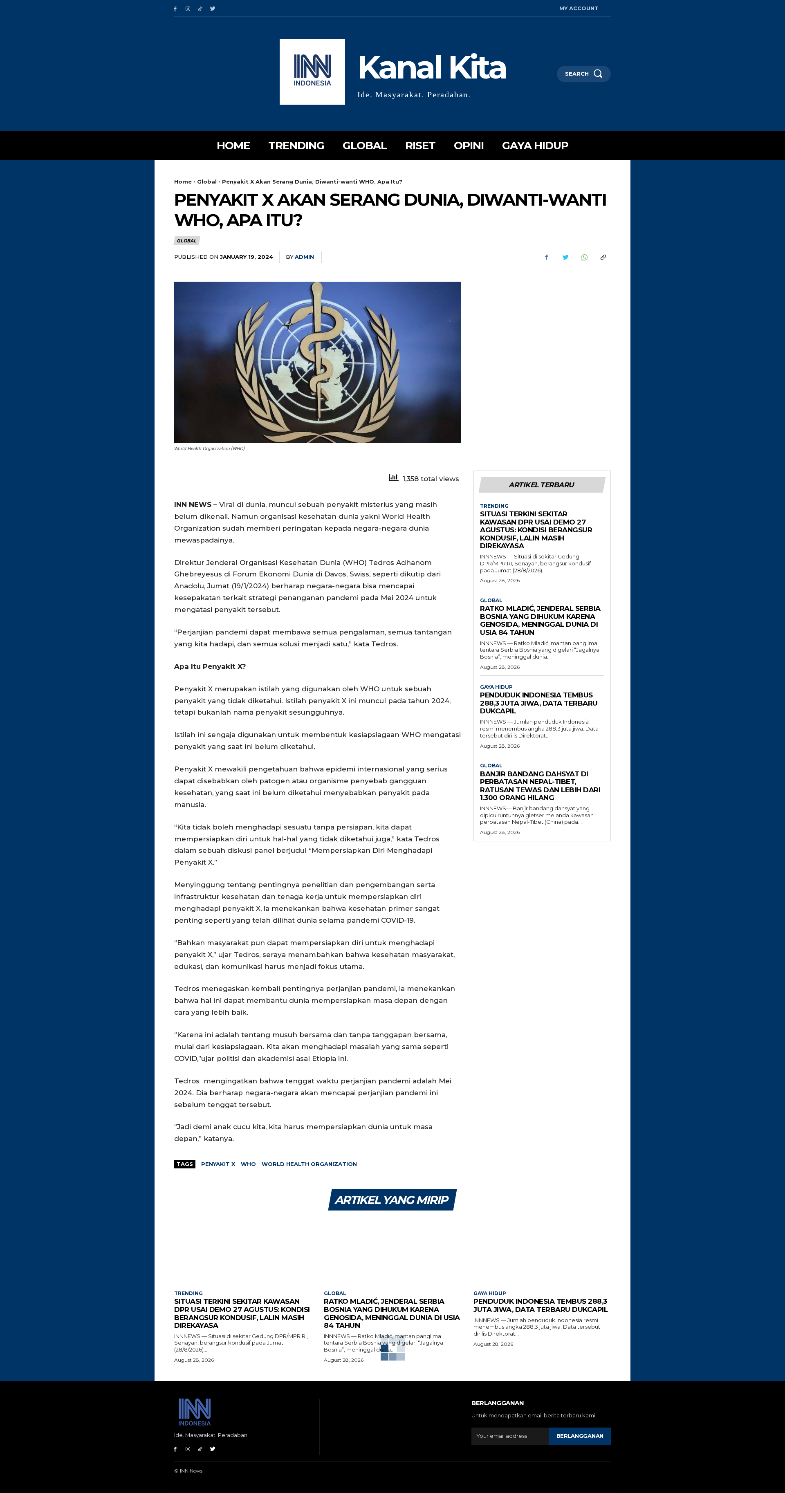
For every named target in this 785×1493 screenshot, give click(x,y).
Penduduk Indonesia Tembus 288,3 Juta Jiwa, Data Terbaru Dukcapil (539, 703)
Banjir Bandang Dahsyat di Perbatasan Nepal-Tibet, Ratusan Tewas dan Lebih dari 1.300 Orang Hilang (540, 786)
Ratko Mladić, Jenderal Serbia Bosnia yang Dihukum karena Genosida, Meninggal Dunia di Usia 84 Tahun (540, 620)
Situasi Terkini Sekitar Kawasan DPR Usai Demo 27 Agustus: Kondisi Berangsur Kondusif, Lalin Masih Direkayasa (536, 530)
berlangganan (579, 1435)
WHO (248, 1164)
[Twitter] (213, 8)
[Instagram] (188, 8)
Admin (304, 256)
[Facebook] (175, 8)
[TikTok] (200, 8)
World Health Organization (309, 1164)
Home (183, 181)
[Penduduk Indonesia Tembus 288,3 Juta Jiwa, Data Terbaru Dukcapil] (542, 1251)
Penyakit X (218, 1164)
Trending (494, 506)
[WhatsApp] (584, 257)
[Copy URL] (602, 257)
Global (207, 181)
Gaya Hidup (496, 687)
